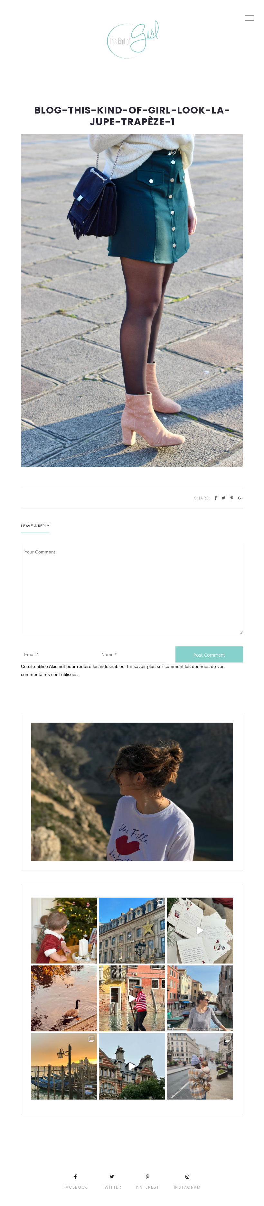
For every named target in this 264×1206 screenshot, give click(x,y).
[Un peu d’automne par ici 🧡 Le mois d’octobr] (64, 998)
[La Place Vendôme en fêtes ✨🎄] (132, 931)
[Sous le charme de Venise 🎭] (132, 998)
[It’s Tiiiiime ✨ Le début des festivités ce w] (64, 931)
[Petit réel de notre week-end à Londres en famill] (132, 1066)
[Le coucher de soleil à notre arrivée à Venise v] (64, 1066)
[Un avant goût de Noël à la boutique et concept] (200, 931)
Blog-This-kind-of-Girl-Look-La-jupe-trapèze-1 (132, 116)
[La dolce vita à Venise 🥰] (200, 998)
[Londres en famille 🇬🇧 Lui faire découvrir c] (200, 1066)
